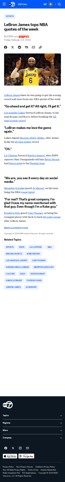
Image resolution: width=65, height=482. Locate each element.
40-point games (51, 216)
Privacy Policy (8, 467)
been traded (15, 163)
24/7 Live (22, 4)
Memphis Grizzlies (14, 188)
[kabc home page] (8, 404)
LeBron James (12, 95)
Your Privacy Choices (24, 467)
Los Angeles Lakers (14, 112)
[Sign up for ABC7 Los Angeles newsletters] (27, 448)
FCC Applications (29, 473)
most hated (28, 192)
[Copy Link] (40, 47)
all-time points (23, 141)
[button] (4, 4)
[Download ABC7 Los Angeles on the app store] (10, 456)
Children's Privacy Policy (45, 467)
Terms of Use (33, 470)
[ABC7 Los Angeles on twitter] (13, 448)
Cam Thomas (35, 212)
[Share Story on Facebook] (5, 47)
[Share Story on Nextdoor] (26, 47)
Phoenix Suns (37, 163)
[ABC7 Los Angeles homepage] (12, 4)
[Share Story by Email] (33, 47)
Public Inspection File (11, 473)
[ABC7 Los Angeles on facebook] (6, 448)
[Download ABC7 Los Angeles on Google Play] (26, 456)
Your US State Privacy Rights (14, 470)
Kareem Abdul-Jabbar (32, 137)
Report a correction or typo (16, 227)
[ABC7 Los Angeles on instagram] (20, 448)
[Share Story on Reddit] (19, 47)
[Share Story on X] (12, 47)
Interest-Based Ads (48, 470)
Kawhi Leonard (36, 155)
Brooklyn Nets (12, 212)
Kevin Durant (52, 159)
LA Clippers (10, 155)
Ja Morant (38, 188)
